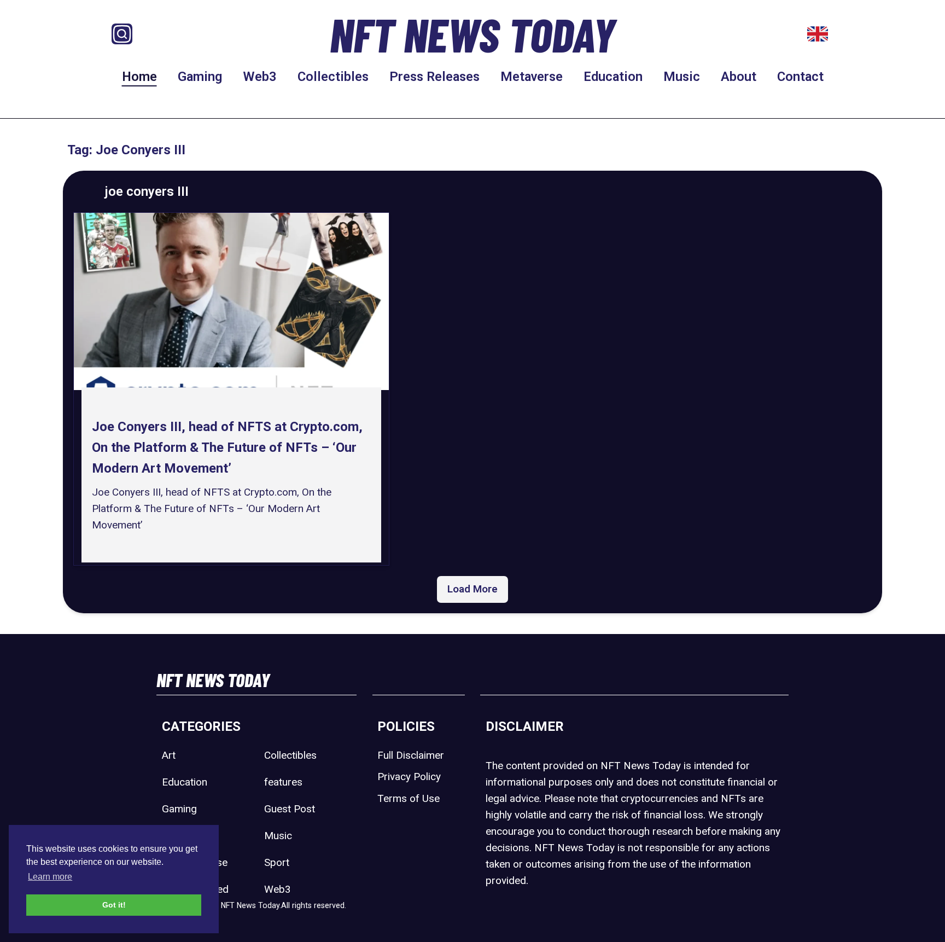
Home (139, 76)
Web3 (260, 76)
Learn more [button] (50, 876)
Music (681, 76)
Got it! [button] (114, 904)
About (738, 76)
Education (613, 76)
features (283, 782)
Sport (276, 862)
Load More (472, 589)
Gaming (200, 76)
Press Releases (434, 76)
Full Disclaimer (410, 755)
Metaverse (531, 76)
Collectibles (333, 76)
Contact (800, 76)
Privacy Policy (409, 776)
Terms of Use (408, 798)
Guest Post (289, 809)
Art (169, 755)
